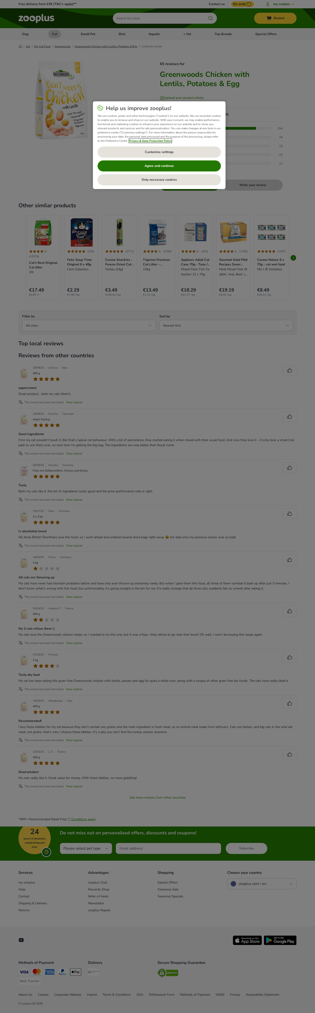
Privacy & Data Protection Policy (150, 141)
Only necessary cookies (159, 179)
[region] (159, 145)
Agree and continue (159, 166)
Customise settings (159, 152)
